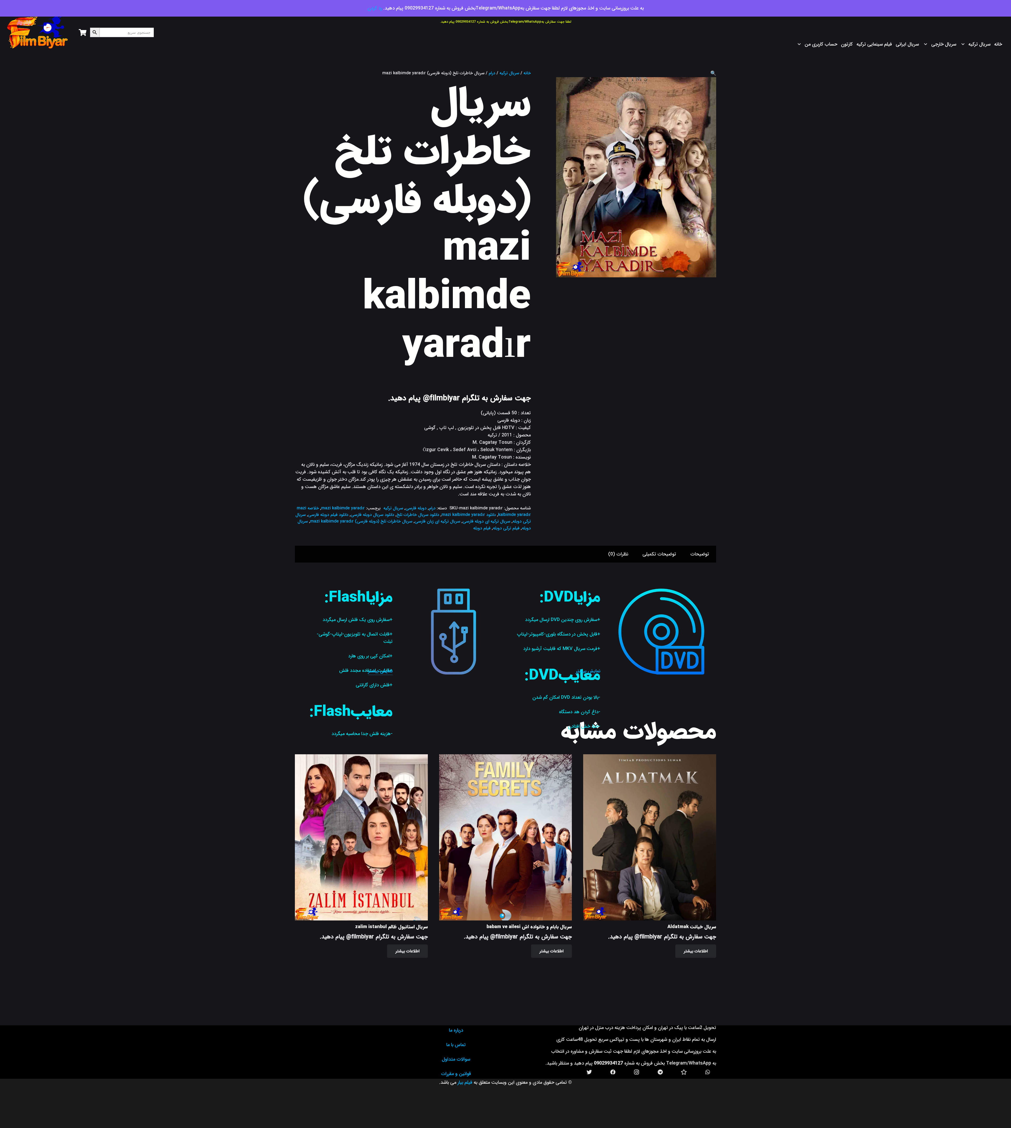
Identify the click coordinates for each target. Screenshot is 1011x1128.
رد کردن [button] (375, 8)
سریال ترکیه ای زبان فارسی (437, 521)
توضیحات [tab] (699, 554)
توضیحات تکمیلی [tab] (659, 554)
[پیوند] (37, 32)
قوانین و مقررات (456, 1073)
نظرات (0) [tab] (618, 554)
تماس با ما (456, 1044)
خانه (527, 73)
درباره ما (456, 1030)
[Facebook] (613, 1072)
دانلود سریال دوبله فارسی (372, 514)
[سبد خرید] (82, 32)
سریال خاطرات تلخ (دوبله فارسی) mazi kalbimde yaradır (361, 521)
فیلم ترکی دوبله (506, 528)
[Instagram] (636, 1072)
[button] (713, 73)
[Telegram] (660, 1072)
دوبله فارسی (416, 508)
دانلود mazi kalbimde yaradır (469, 514)
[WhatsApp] (707, 1072)
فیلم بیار (465, 1082)
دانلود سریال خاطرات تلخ (418, 514)
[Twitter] (589, 1072)
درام (492, 73)
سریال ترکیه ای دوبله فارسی (486, 521)
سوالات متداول (456, 1059)
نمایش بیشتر (588, 671)
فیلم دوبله (481, 528)
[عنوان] (684, 1072)
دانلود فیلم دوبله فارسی (328, 514)
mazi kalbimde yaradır (343, 508)
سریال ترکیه (509, 73)
